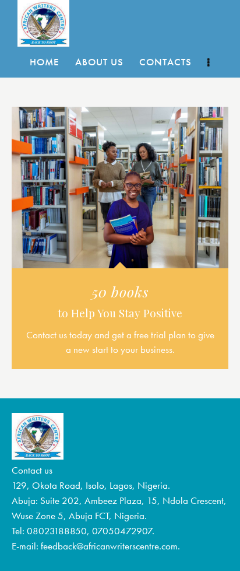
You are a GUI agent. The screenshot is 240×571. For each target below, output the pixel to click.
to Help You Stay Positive (120, 313)
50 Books (120, 291)
